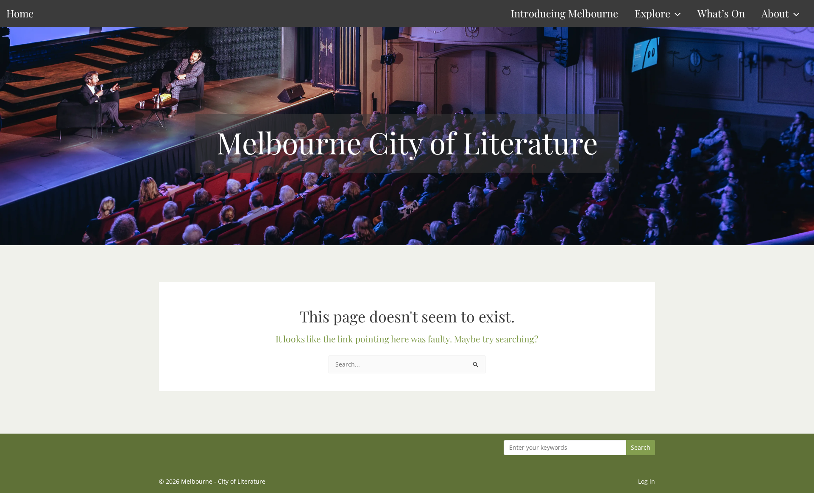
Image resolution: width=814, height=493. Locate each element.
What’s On (721, 13)
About (775, 13)
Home (19, 13)
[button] (675, 13)
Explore (652, 13)
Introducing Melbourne (564, 13)
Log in (646, 481)
